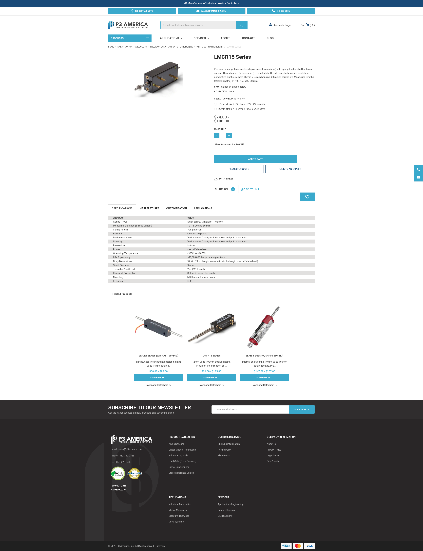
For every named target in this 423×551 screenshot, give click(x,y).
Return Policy (224, 449)
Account (278, 25)
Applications (170, 38)
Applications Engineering (231, 504)
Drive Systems (176, 521)
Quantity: (220, 129)
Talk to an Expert (290, 169)
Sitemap (160, 546)
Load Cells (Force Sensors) (182, 461)
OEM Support (225, 516)
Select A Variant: (230, 98)
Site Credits (273, 461)
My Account (224, 455)
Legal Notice (273, 455)
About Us (271, 444)
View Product (158, 377)
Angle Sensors (176, 444)
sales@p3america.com (130, 449)
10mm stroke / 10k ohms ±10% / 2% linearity (241, 104)
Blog (270, 38)
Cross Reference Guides (181, 472)
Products (117, 38)
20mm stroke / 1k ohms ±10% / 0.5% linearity (241, 109)
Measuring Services (179, 516)
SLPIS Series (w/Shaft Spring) (264, 355)
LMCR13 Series (212, 355)
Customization (176, 208)
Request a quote (239, 169)
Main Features (149, 208)
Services (200, 38)
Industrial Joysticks (179, 455)
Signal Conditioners (179, 467)
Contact (248, 38)
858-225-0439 (123, 462)
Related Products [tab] (122, 293)
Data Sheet (226, 178)
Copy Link (252, 189)
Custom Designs (226, 510)
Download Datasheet (157, 385)
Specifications (122, 208)
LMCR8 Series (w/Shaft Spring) (158, 355)
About (225, 38)
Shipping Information (229, 444)
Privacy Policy (274, 449)
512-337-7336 (126, 455)
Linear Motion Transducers (182, 449)
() (308, 25)
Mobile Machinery (178, 510)
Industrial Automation (180, 504)
